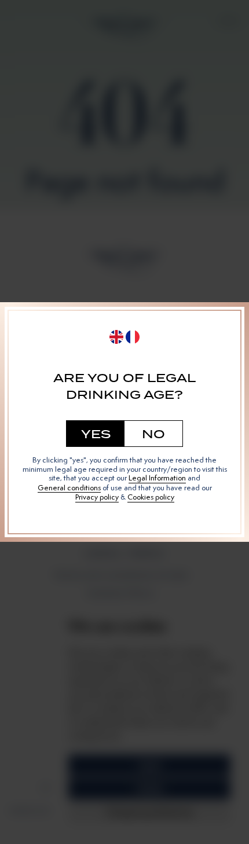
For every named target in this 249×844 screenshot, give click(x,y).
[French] (133, 337)
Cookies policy (150, 497)
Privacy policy (97, 497)
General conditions (69, 488)
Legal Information (157, 478)
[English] (116, 337)
